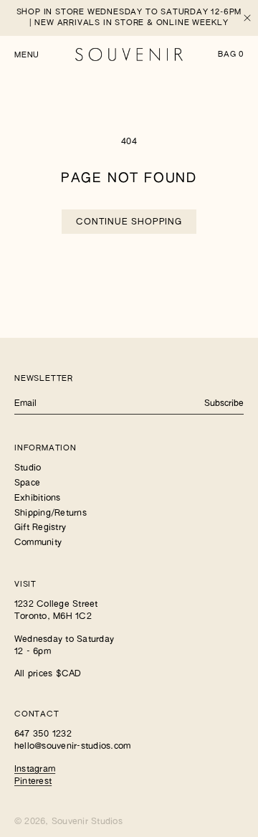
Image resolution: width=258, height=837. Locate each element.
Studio (27, 468)
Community (38, 543)
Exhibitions (37, 498)
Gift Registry (40, 528)
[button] (27, 54)
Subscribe (224, 403)
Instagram (34, 769)
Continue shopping (129, 222)
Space (27, 483)
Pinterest (33, 781)
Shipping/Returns (50, 513)
